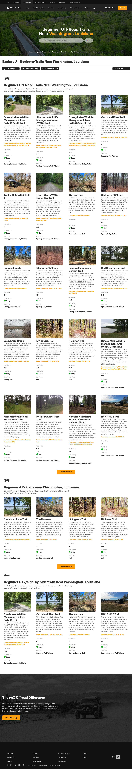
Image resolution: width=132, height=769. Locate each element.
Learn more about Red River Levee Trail (115, 279)
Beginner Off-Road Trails (48, 25)
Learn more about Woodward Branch (17, 354)
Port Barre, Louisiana (97, 52)
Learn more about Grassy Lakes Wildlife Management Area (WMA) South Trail (17, 131)
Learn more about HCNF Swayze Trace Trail (50, 430)
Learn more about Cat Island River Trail (115, 131)
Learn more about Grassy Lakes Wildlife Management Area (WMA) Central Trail (82, 131)
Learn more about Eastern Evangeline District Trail (82, 279)
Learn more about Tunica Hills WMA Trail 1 (17, 207)
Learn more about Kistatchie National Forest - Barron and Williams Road (82, 430)
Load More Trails (66, 472)
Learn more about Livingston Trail (50, 354)
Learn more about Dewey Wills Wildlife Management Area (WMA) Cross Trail (115, 354)
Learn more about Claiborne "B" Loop (115, 207)
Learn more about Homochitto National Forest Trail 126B (17, 430)
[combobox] (63, 40)
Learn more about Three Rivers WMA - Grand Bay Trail (50, 207)
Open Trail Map (11, 718)
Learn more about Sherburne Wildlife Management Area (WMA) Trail (50, 131)
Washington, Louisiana (60, 52)
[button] (11, 68)
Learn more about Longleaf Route (17, 279)
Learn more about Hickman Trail (82, 354)
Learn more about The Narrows (82, 207)
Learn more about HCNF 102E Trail (115, 430)
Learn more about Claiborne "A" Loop (50, 279)
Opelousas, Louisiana (79, 52)
